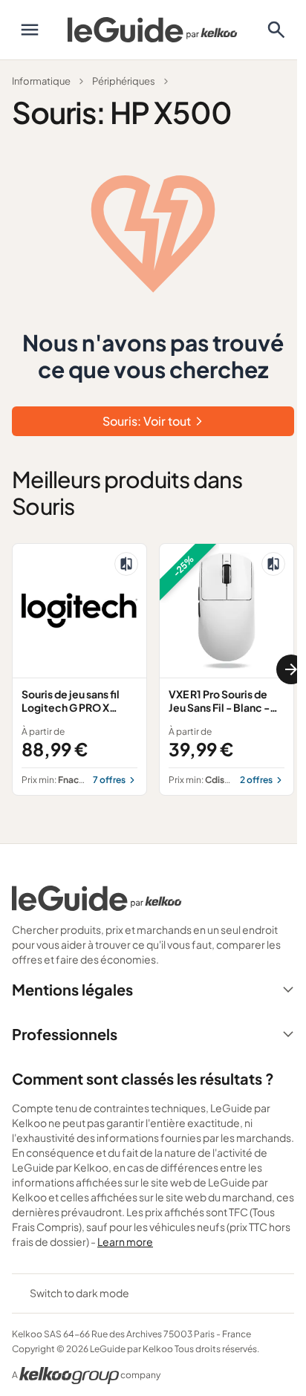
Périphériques (123, 81)
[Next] (291, 669)
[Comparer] (126, 564)
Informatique (41, 81)
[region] (153, 669)
